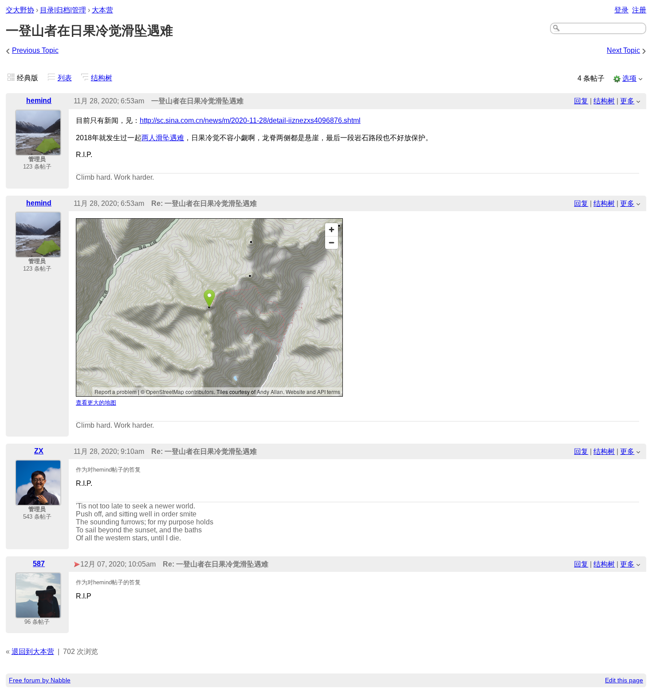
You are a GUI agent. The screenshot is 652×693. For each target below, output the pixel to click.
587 (39, 563)
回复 (581, 101)
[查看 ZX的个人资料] (38, 500)
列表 (65, 78)
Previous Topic (35, 50)
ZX (38, 451)
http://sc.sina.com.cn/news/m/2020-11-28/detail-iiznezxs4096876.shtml (250, 120)
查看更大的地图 (96, 402)
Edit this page (624, 680)
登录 (621, 10)
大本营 (102, 10)
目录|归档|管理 (63, 10)
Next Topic (623, 50)
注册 (639, 10)
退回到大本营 (33, 651)
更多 (627, 101)
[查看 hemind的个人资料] (38, 150)
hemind (38, 100)
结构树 (101, 78)
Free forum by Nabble (40, 680)
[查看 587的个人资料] (38, 612)
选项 (629, 78)
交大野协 (20, 10)
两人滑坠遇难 (162, 138)
